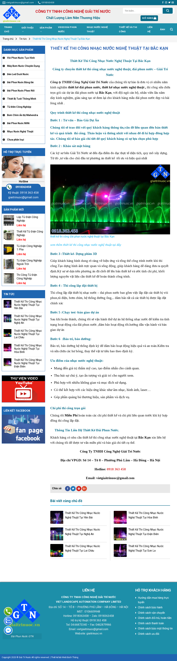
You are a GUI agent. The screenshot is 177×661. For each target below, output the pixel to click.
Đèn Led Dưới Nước (18, 74)
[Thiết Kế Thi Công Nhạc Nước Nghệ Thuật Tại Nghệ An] (56, 533)
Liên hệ (149, 29)
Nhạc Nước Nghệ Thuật (20, 131)
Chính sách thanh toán (151, 623)
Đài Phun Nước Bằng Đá (20, 82)
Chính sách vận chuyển (151, 612)
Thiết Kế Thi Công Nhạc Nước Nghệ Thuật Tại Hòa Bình (28, 349)
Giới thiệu (27, 27)
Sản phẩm (46, 27)
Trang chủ (8, 38)
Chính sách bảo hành (150, 607)
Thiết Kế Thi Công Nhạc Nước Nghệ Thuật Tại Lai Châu (28, 334)
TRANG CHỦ (8, 29)
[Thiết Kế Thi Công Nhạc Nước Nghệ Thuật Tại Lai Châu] (56, 550)
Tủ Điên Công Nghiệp (19, 106)
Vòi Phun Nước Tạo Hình (21, 57)
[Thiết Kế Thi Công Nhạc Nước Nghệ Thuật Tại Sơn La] (120, 550)
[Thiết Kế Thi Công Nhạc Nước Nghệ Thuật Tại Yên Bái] (56, 517)
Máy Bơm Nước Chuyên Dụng (23, 66)
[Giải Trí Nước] (16, 14)
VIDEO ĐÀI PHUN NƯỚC (67, 29)
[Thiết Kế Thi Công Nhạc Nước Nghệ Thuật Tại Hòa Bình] (120, 517)
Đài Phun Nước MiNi (18, 123)
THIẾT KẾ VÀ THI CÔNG (128, 29)
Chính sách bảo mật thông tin (155, 628)
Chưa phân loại (15, 139)
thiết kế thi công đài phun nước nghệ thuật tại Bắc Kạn (82, 236)
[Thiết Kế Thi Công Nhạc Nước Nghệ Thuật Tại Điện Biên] (120, 533)
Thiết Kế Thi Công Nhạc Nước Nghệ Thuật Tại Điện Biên (28, 363)
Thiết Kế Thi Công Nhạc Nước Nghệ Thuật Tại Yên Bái (28, 305)
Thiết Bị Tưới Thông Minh (21, 98)
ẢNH (162, 29)
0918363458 (23, 187)
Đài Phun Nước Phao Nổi (21, 90)
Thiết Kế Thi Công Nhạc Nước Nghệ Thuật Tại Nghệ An (28, 319)
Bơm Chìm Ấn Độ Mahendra (22, 115)
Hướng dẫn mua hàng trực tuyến (153, 600)
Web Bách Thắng (70, 657)
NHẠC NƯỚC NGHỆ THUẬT (97, 29)
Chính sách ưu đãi (148, 633)
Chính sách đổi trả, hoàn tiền (154, 618)
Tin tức (23, 38)
